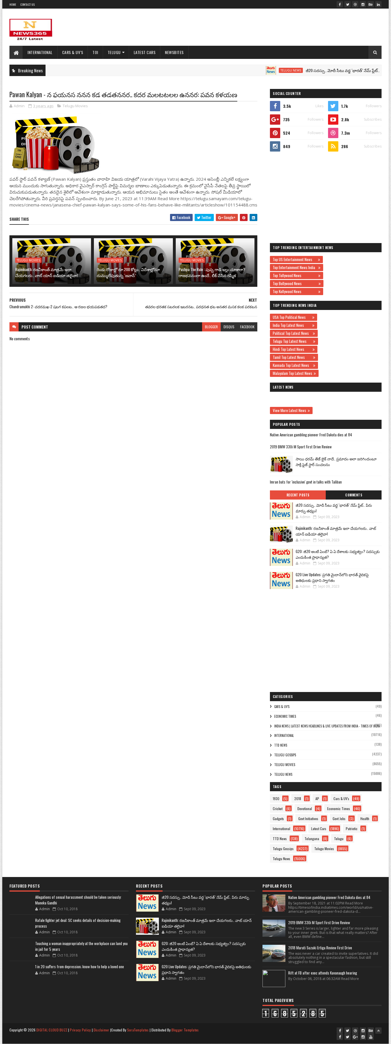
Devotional (304, 808)
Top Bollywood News (295, 283)
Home (12, 4)
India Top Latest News (292, 325)
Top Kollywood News (295, 291)
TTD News (280, 745)
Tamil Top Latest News (292, 357)
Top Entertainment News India (295, 267)
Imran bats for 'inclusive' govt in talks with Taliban (306, 482)
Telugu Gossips (285, 755)
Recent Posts (298, 495)
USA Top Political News (292, 317)
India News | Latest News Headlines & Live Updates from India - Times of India (327, 726)
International (40, 52)
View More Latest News (289, 410)
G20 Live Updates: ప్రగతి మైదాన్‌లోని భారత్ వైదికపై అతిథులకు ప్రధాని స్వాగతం (332, 577)
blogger (211, 326)
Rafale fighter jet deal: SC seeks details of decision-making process (78, 923)
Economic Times (285, 716)
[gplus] (355, 1037)
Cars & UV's (72, 52)
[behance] (371, 4)
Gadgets (278, 818)
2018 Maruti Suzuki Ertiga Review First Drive (320, 947)
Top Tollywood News (295, 275)
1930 (276, 798)
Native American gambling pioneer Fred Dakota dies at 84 (311, 435)
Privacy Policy (80, 1029)
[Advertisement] (277, 27)
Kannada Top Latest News (292, 365)
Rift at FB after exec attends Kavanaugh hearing (322, 973)
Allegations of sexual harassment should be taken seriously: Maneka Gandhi (78, 900)
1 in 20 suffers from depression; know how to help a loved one (79, 966)
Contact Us (27, 4)
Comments (353, 495)
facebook (247, 326)
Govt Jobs (339, 818)
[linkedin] (378, 4)
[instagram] (363, 4)
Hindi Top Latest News (292, 349)
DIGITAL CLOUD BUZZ (51, 1029)
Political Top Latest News (292, 333)
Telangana (312, 838)
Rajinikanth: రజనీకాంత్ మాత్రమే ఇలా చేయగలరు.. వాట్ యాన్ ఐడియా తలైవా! (46, 272)
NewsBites (174, 52)
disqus (229, 326)
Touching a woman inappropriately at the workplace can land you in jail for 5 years (81, 946)
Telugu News (273, 70)
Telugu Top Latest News (292, 341)
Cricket (278, 808)
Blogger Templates (185, 1029)
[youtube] (371, 1037)
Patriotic (352, 828)
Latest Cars (145, 52)
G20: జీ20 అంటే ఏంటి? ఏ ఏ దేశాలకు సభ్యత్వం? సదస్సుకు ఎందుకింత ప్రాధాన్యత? (338, 554)
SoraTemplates (138, 1029)
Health (364, 818)
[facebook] (340, 4)
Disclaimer (101, 1029)
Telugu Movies (75, 105)
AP (317, 798)
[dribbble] (355, 4)
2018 (297, 798)
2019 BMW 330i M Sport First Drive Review (301, 447)
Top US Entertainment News (295, 259)
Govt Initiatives (308, 818)
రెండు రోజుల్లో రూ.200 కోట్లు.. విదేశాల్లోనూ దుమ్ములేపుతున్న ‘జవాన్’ (128, 272)
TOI (95, 52)
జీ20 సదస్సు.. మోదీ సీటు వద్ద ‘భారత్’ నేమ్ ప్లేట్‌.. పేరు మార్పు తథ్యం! (334, 508)
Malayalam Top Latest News (292, 373)
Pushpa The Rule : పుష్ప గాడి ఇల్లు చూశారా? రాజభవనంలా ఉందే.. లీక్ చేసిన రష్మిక (212, 272)
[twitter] (347, 4)
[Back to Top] (378, 1030)
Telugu (114, 52)
